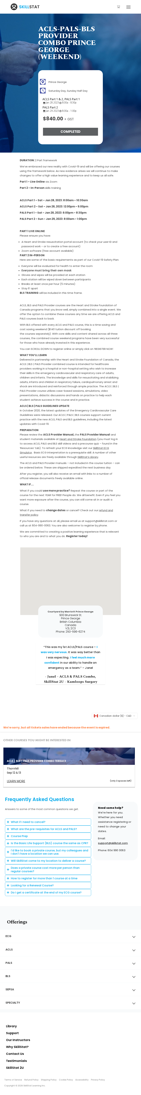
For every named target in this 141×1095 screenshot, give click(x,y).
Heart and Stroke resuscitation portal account (53, 242)
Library (11, 1026)
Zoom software (31, 251)
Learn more (16, 781)
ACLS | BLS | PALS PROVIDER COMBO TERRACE (36, 761)
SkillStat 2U (15, 1068)
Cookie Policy (66, 1079)
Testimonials (16, 1061)
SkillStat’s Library (88, 457)
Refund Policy (31, 1079)
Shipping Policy (49, 1079)
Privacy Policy (98, 1079)
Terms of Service (13, 1079)
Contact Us (15, 1054)
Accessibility (82, 1079)
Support (12, 1033)
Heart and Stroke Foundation (77, 439)
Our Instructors (18, 1040)
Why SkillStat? (17, 1047)
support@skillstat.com (113, 843)
